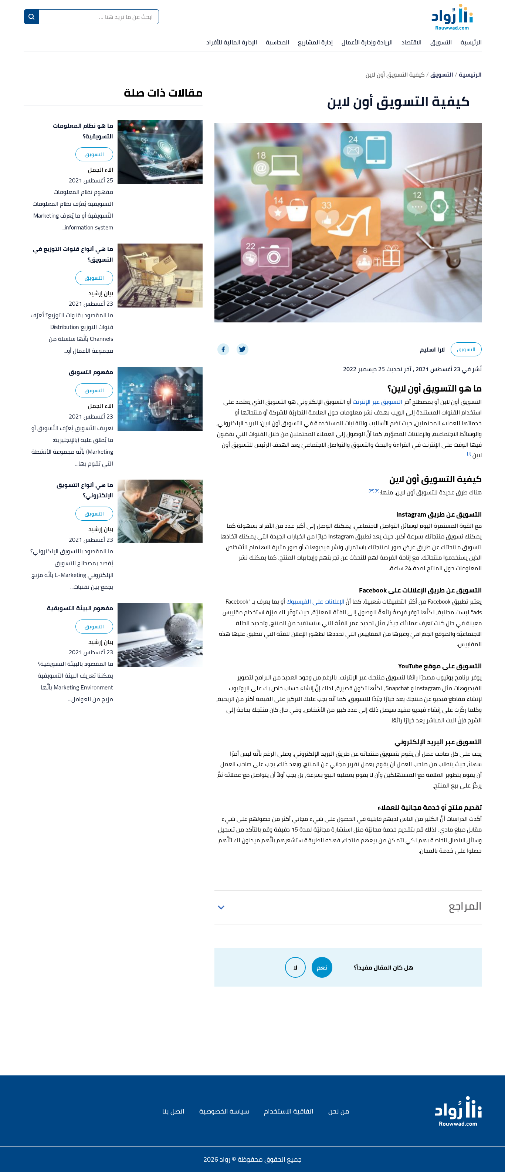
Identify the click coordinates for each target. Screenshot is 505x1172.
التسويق (441, 42)
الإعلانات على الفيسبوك (315, 601)
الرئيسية (471, 42)
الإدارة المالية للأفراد (231, 42)
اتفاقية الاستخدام (288, 1111)
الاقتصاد (411, 42)
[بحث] (31, 16)
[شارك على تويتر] (242, 349)
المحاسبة (277, 42)
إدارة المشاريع (315, 42)
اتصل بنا (173, 1111)
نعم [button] (322, 967)
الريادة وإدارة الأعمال (367, 42)
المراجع (465, 906)
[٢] (377, 490)
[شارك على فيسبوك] (223, 349)
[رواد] (452, 17)
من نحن (338, 1111)
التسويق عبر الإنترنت (377, 401)
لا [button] (295, 967)
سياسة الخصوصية (224, 1111)
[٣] (371, 490)
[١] (469, 453)
